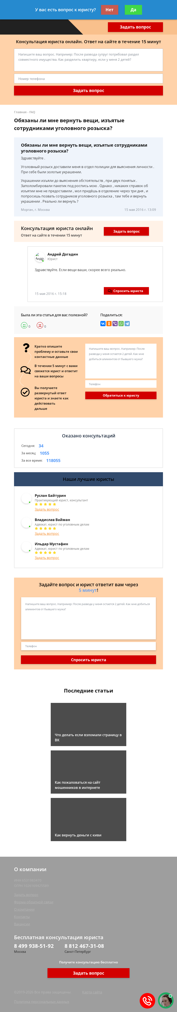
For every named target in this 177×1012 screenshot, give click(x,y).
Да (133, 10)
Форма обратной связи (33, 902)
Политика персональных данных (41, 1001)
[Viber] (115, 323)
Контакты (22, 916)
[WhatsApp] (121, 323)
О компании (24, 909)
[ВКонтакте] (103, 323)
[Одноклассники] (109, 323)
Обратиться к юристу (121, 395)
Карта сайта (92, 992)
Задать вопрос (135, 27)
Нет (110, 10)
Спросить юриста (128, 291)
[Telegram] (127, 323)
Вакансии (22, 924)
